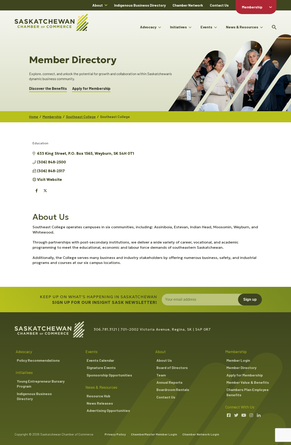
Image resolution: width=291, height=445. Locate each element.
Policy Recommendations (38, 360)
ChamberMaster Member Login (154, 434)
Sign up (250, 299)
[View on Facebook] (36, 193)
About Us (164, 360)
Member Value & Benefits (247, 382)
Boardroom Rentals (172, 389)
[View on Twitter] (45, 193)
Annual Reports (169, 382)
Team (161, 375)
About (97, 5)
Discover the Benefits (48, 88)
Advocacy (148, 27)
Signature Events (101, 367)
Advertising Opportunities (108, 410)
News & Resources (242, 27)
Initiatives (178, 27)
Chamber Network (188, 5)
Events (206, 27)
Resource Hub (98, 396)
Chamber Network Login (200, 434)
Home (33, 117)
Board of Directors (172, 367)
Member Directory (241, 367)
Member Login (238, 360)
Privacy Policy (115, 434)
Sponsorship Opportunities (109, 375)
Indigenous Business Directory (140, 5)
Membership (252, 7)
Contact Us (219, 5)
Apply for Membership (91, 88)
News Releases (100, 403)
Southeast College (81, 117)
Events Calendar (100, 360)
